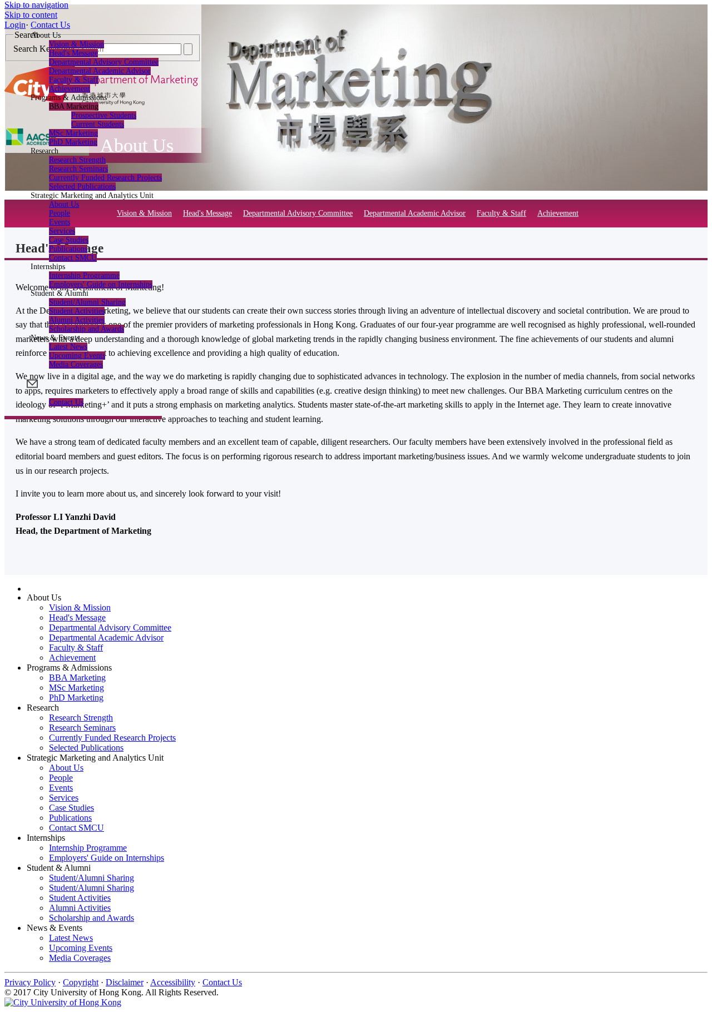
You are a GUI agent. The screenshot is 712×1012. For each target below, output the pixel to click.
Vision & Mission (76, 44)
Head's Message (73, 53)
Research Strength (77, 160)
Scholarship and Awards (86, 329)
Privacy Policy (30, 982)
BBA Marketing (77, 677)
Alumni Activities (77, 320)
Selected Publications (86, 747)
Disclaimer (125, 982)
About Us (64, 204)
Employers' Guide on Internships (100, 284)
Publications (68, 249)
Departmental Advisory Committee (104, 62)
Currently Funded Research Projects (105, 177)
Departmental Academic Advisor (100, 71)
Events (59, 222)
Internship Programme (84, 275)
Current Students (97, 124)
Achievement (557, 213)
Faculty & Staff (73, 80)
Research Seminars (78, 169)
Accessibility (172, 982)
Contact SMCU (73, 258)
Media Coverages (76, 364)
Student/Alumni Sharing (87, 302)
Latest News (68, 347)
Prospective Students (103, 115)
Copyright (80, 982)
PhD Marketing (73, 142)
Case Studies (68, 240)
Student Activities (77, 311)
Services (62, 231)
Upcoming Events (77, 355)
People (59, 213)
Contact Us (66, 402)
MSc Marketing (73, 133)
